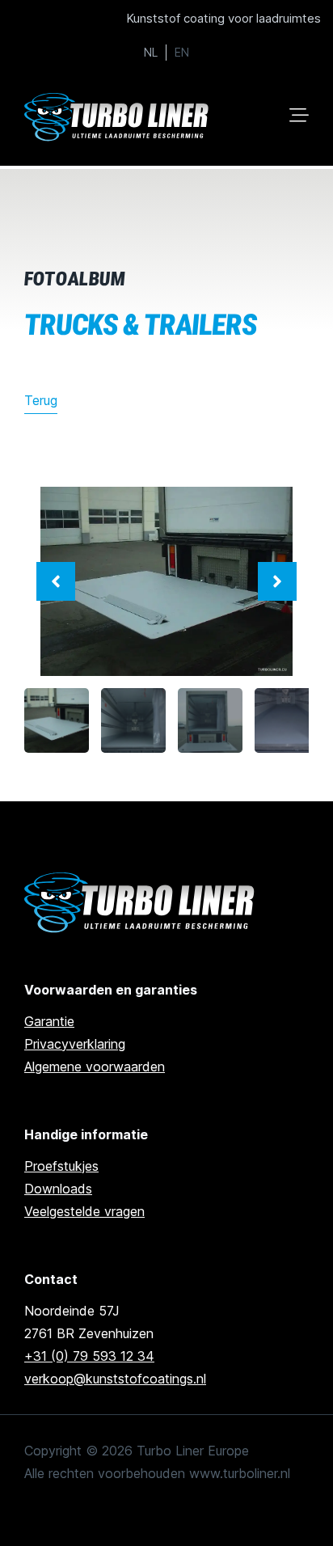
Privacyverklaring (74, 1044)
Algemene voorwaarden (94, 1066)
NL (151, 52)
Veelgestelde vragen (84, 1211)
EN (182, 52)
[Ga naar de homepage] (141, 902)
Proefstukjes (61, 1166)
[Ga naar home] (118, 117)
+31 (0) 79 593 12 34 (89, 1356)
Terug (40, 400)
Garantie (49, 1021)
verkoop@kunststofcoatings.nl (115, 1379)
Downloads (58, 1189)
